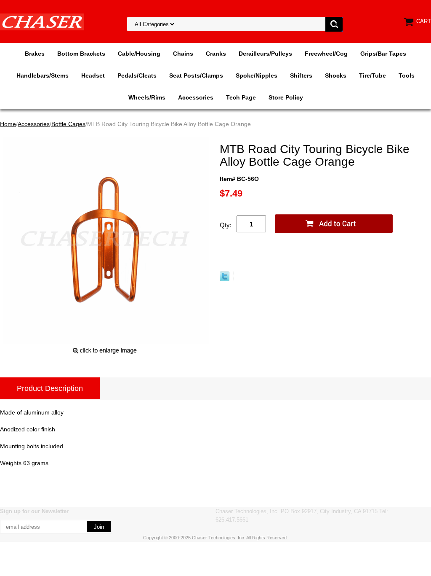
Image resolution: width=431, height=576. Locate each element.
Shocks (335, 75)
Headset (93, 75)
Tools (407, 75)
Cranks (216, 53)
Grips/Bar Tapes (383, 53)
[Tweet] (224, 279)
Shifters (301, 75)
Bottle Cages (68, 124)
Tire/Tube (372, 75)
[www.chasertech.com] (42, 21)
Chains (183, 53)
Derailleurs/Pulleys (265, 53)
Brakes (35, 53)
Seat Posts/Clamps (196, 75)
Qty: (225, 225)
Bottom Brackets (81, 53)
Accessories (195, 97)
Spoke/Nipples (256, 75)
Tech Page (241, 97)
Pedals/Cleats (137, 75)
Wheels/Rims (146, 97)
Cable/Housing (139, 53)
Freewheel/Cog (326, 53)
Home (8, 124)
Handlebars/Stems (42, 75)
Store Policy (286, 97)
